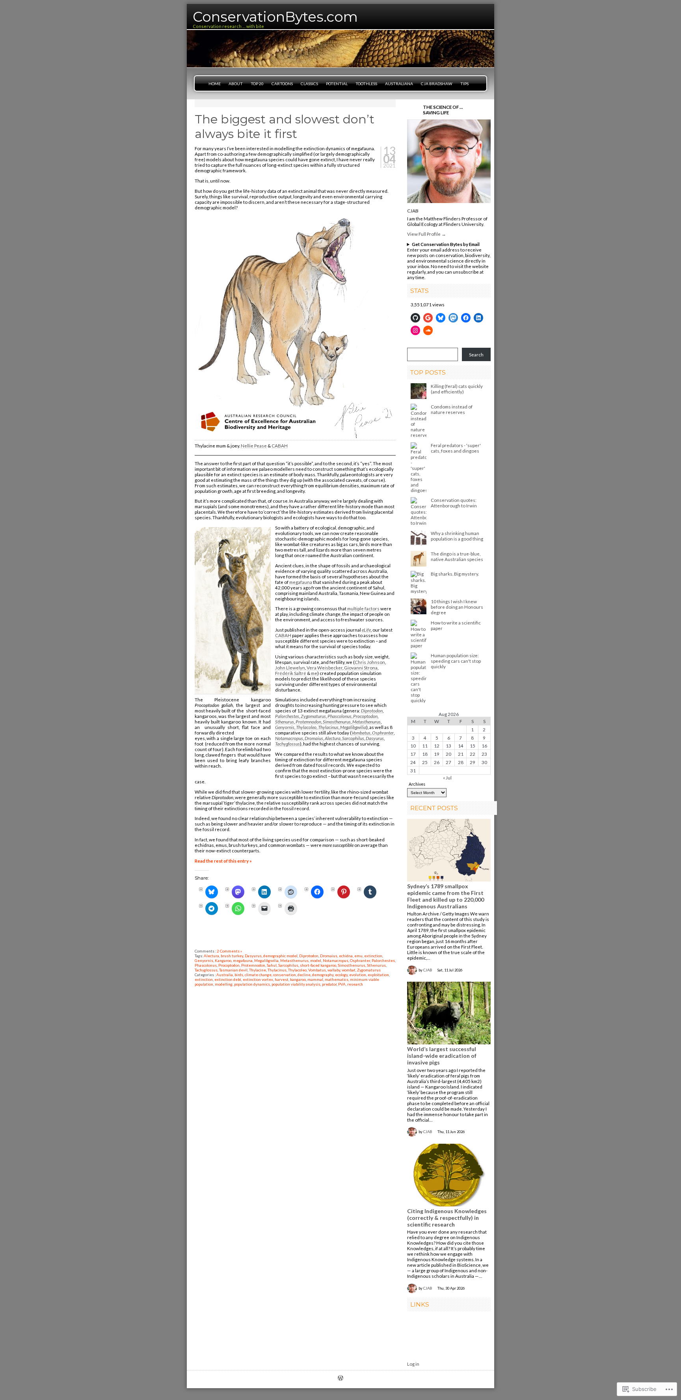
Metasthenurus (366, 721)
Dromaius (314, 738)
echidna (346, 955)
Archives (417, 784)
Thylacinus (328, 727)
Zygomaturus (313, 716)
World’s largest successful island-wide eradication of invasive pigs (441, 1056)
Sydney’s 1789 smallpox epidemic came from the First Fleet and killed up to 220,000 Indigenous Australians (445, 896)
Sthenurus (284, 721)
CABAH (280, 445)
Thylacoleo (306, 727)
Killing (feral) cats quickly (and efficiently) (457, 388)
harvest (281, 979)
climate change (258, 974)
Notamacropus (289, 738)
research (355, 984)
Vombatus (361, 732)
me (314, 673)
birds (238, 974)
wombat (348, 970)
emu (358, 955)
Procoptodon (365, 716)
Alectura (332, 738)
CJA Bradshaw (436, 83)
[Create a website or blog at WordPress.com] (340, 1378)
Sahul (272, 965)
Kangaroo (223, 960)
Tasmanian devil (233, 970)
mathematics (336, 979)
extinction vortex (258, 979)
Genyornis (284, 727)
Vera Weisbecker (324, 667)
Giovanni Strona (361, 667)
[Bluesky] (440, 318)
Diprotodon (372, 710)
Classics (309, 83)
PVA (342, 984)
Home (214, 83)
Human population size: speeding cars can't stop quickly (456, 660)
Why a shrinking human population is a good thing (457, 535)
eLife (366, 629)
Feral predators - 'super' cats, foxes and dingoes (456, 447)
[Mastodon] (453, 318)
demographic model (280, 955)
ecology (341, 974)
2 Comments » (229, 951)
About (236, 83)
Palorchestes (287, 716)
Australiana (399, 83)
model (315, 960)
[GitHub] (415, 318)
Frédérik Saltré (290, 673)
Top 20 (257, 83)
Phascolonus (339, 716)
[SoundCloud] (428, 330)
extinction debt (227, 979)
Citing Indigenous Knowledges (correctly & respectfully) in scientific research (447, 1218)
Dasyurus (375, 738)
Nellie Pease (254, 445)
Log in (413, 1363)
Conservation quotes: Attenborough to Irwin (454, 502)
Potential (337, 83)
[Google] (428, 318)
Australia (224, 974)
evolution (357, 974)
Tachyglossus (287, 743)
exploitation (378, 974)
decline (304, 974)
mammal (315, 979)
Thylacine (257, 970)
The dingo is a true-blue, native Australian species (457, 556)
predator (329, 984)
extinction (373, 955)
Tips (464, 83)
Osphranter (383, 732)
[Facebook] (466, 318)
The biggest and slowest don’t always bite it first (284, 126)
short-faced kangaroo (318, 965)
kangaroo (298, 979)
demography (322, 974)
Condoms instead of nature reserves (452, 409)
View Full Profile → (426, 234)
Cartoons (282, 83)
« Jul (447, 777)
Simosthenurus (337, 721)
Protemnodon (308, 721)
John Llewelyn (290, 667)
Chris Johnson (370, 662)
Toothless (366, 83)
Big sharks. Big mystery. (455, 573)
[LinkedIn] (478, 318)
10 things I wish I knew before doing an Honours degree (457, 606)
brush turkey (232, 955)
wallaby (333, 970)
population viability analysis (296, 984)
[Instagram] (415, 330)
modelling (224, 984)
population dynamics (252, 984)
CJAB (413, 210)
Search (476, 354)
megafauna (300, 582)
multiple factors (363, 608)
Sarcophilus (353, 738)
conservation (284, 974)
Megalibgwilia (353, 727)
